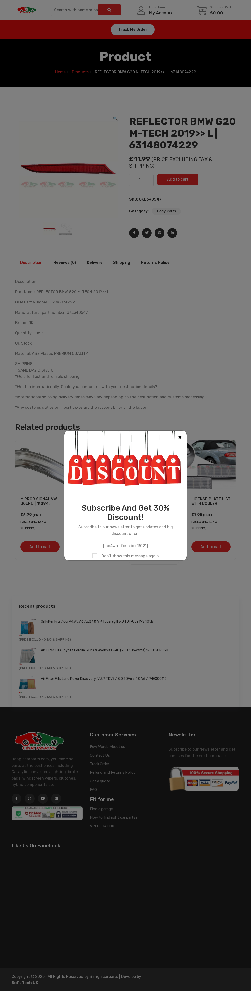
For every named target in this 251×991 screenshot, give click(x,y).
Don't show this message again (130, 556)
